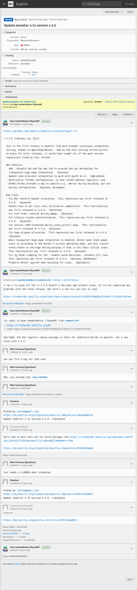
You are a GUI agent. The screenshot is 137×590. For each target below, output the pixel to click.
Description (15, 124)
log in (18, 564)
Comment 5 (15, 404)
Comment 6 (15, 430)
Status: (15, 60)
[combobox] (102, 4)
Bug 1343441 (40, 377)
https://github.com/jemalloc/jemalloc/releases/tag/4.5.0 (40, 131)
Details (108, 101)
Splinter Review (126, 101)
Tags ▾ (115, 114)
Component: (13, 40)
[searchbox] (102, 4)
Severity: (33, 49)
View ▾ (130, 12)
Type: (16, 45)
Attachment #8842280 (13, 303)
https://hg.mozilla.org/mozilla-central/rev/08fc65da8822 (40, 520)
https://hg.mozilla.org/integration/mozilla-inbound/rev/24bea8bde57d (48, 415)
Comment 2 (15, 314)
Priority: (15, 49)
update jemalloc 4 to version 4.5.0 (19, 101)
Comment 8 (15, 483)
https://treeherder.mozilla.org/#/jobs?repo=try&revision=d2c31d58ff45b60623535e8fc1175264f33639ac (67, 296)
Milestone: (14, 63)
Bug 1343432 (21, 19)
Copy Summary (112, 12)
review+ (98, 101)
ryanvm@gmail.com (27, 411)
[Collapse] (131, 122)
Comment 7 (15, 465)
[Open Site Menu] (4, 4)
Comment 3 (15, 352)
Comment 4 (15, 370)
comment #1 (71, 320)
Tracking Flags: (9, 68)
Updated (14, 388)
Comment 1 (15, 274)
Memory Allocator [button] (30, 40)
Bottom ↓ (102, 114)
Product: (15, 37)
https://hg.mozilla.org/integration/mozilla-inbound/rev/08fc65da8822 (48, 494)
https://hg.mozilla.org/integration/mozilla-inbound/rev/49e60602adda (48, 448)
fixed (34, 75)
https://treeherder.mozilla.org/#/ (29, 325)
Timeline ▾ (128, 114)
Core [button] (24, 37)
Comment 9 (15, 509)
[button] (129, 4)
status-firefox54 (10, 533)
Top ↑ (130, 579)
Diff (115, 101)
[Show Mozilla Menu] (10, 4)
